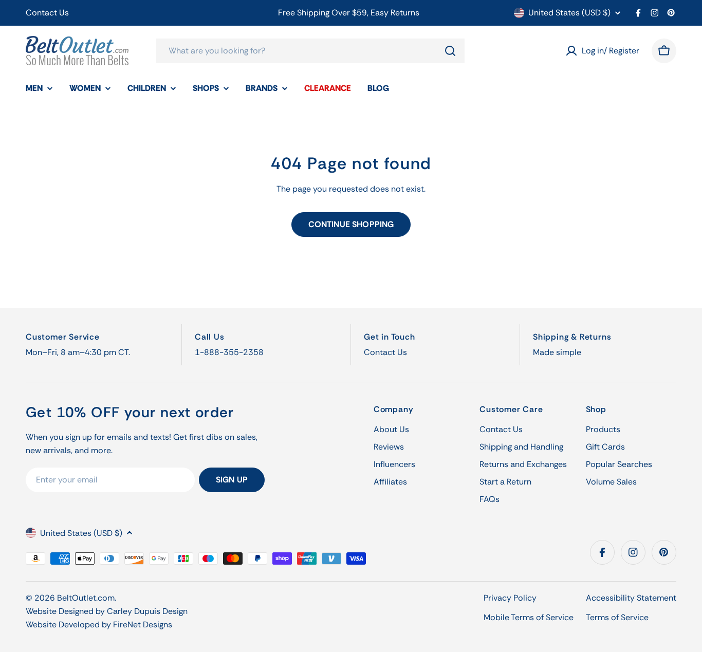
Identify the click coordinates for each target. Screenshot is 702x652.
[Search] (450, 51)
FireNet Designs (142, 624)
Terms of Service (617, 617)
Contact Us (47, 12)
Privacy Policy (510, 597)
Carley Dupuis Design (147, 611)
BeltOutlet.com (86, 597)
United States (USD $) (569, 13)
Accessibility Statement (631, 597)
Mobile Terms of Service (529, 617)
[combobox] (310, 51)
